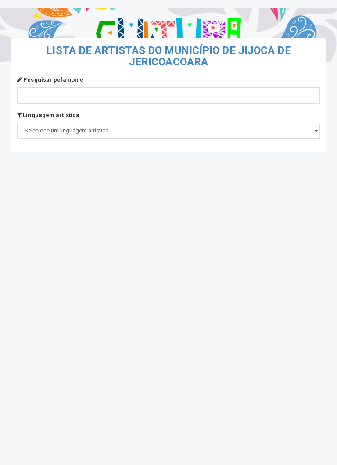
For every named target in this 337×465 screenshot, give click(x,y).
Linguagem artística (50, 115)
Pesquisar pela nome (52, 79)
